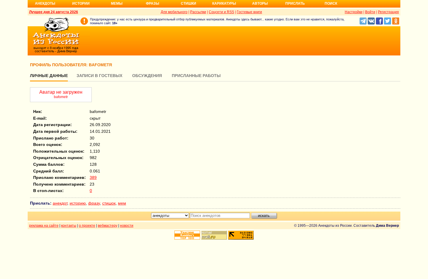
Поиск (331, 3)
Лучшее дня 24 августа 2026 (53, 12)
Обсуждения (147, 75)
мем (122, 203)
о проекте (87, 226)
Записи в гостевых (99, 75)
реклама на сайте (44, 226)
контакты (68, 226)
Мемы (117, 3)
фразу (94, 203)
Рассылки (198, 12)
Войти (370, 12)
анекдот (60, 203)
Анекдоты (45, 3)
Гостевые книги (249, 12)
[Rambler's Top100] (187, 235)
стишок (109, 203)
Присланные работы (196, 75)
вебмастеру (107, 226)
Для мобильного (174, 12)
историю (78, 203)
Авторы (260, 3)
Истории (81, 3)
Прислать (295, 3)
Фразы (152, 3)
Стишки (188, 3)
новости (126, 226)
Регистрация (388, 12)
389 (93, 177)
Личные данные (49, 75)
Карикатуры (224, 3)
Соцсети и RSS (221, 12)
